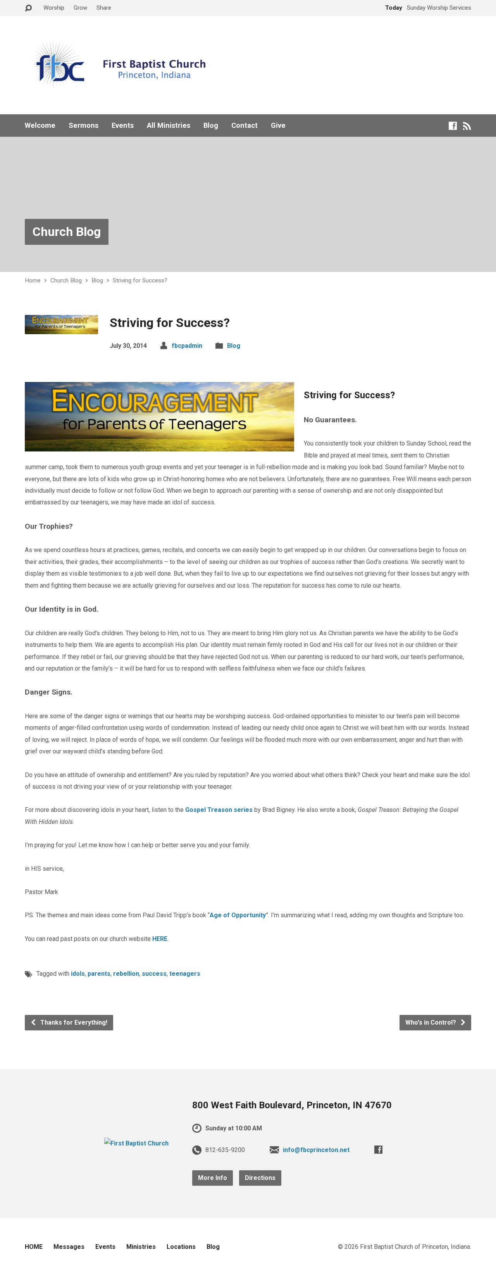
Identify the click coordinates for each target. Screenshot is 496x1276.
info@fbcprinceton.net (316, 1150)
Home (33, 280)
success (154, 973)
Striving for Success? (140, 280)
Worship (53, 7)
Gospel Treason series (219, 809)
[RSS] (467, 126)
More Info (212, 1177)
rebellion (126, 973)
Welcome (40, 125)
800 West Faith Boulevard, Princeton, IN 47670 (292, 1105)
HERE (159, 938)
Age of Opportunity (238, 915)
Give (278, 125)
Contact (244, 125)
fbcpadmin (187, 345)
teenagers (184, 973)
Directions (260, 1177)
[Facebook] (453, 126)
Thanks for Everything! (73, 1022)
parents (99, 973)
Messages (68, 1246)
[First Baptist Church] (136, 1143)
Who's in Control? (431, 1022)
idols (78, 973)
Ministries (141, 1246)
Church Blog (67, 231)
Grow (80, 7)
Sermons (83, 125)
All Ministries (168, 125)
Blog (210, 125)
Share (103, 7)
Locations (181, 1246)
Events (123, 125)
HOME (34, 1246)
